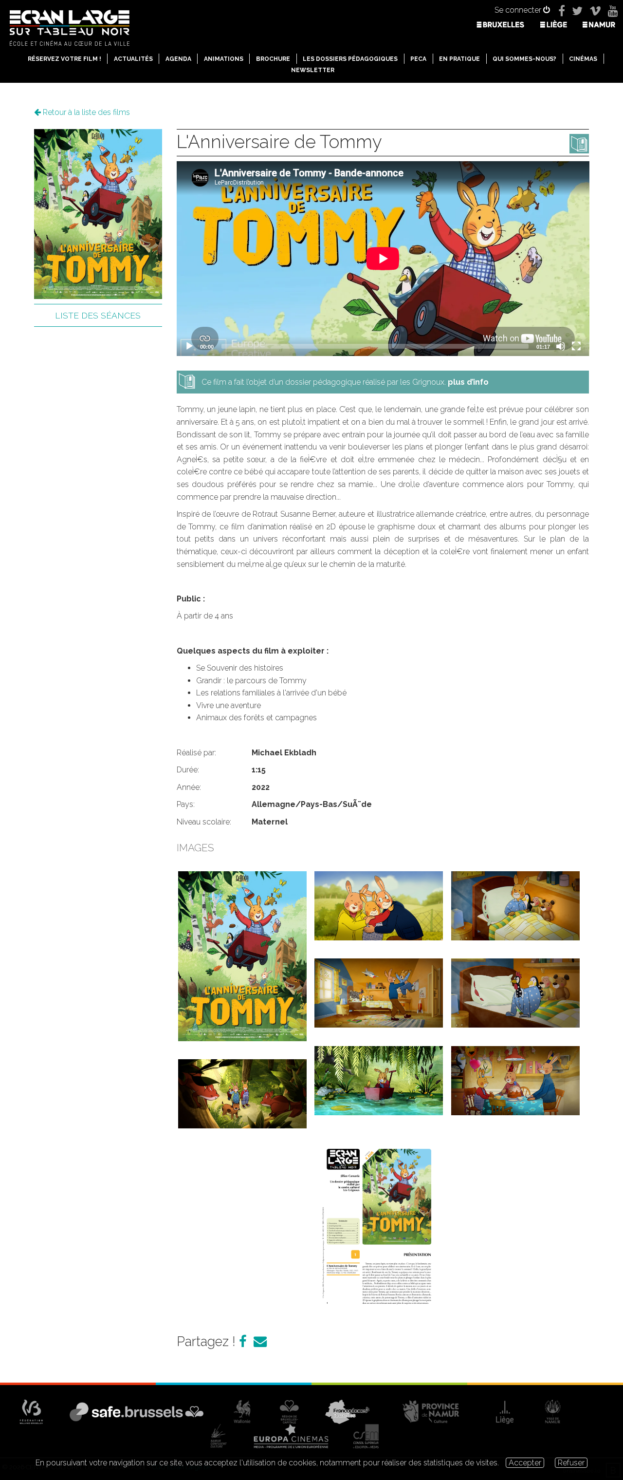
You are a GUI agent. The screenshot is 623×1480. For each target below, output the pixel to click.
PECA (418, 59)
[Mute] (561, 346)
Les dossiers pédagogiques (350, 59)
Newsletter (312, 70)
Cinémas (583, 59)
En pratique (459, 59)
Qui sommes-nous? (524, 59)
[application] (383, 258)
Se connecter (519, 10)
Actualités (133, 59)
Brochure (273, 59)
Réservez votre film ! (64, 59)
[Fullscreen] (576, 346)
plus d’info (468, 382)
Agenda (178, 59)
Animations (223, 59)
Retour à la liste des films (85, 112)
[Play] (189, 346)
